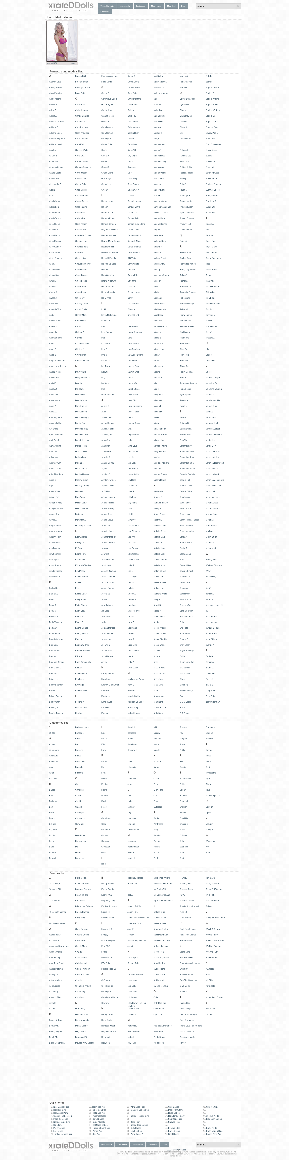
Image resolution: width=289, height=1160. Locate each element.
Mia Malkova (159, 304)
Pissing (157, 847)
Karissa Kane (133, 87)
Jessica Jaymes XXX (136, 940)
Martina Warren (161, 201)
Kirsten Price (133, 275)
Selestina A (185, 577)
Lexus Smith (133, 474)
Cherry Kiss (80, 258)
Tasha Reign (211, 241)
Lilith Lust (131, 497)
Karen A (105, 713)
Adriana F (53, 127)
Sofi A (182, 707)
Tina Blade (211, 298)
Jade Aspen (106, 417)
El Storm (79, 548)
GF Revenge (107, 986)
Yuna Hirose (211, 616)
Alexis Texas (55, 218)
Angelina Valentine (57, 366)
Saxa (182, 559)
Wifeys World (212, 957)
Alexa (51, 195)
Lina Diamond (133, 531)
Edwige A (79, 542)
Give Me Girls (210, 1107)
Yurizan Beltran (213, 628)
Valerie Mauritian (213, 400)
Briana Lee (54, 679)
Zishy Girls (210, 1009)
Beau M (52, 611)
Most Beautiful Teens (163, 883)
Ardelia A (53, 451)
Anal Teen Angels (57, 963)
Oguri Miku (184, 104)
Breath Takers (81, 895)
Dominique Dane (83, 525)
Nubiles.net (159, 980)
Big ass (52, 824)
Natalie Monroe (161, 559)
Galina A (105, 93)
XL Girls (209, 980)
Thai (208, 767)
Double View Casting (84, 1043)
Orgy (156, 801)
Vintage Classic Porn (215, 918)
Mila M (157, 389)
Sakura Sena (185, 434)
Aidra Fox (53, 161)
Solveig (209, 82)
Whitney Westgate (214, 565)
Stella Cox (210, 161)
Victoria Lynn (212, 514)
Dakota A (79, 389)
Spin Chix (184, 992)
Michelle (157, 338)
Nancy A (157, 508)
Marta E (157, 195)
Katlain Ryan (133, 133)
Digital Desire (81, 1026)
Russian (183, 767)
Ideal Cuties (172, 1134)
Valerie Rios (211, 406)
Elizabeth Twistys (83, 565)
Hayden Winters (108, 235)
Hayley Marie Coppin (111, 241)
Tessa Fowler (212, 269)
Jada (103, 412)
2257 (169, 1150)
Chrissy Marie (81, 304)
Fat (102, 767)
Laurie (130, 377)
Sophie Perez (212, 121)
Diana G (79, 491)
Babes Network (56, 1020)
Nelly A (157, 599)
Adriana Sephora (57, 139)
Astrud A (53, 520)
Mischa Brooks (160, 434)
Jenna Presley (107, 508)
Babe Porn (133, 1122)
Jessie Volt (106, 594)
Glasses (105, 841)
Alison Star (54, 275)
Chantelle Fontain (83, 235)
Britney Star (54, 702)
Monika (157, 457)
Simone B (184, 685)
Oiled (156, 784)
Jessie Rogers (107, 588)
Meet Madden (133, 1031)
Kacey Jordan (107, 673)
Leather (130, 807)
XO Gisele (210, 986)
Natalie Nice (159, 565)
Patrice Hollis (186, 167)
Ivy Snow (105, 383)
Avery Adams (55, 565)
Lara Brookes (133, 349)
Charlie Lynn (81, 241)
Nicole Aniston (160, 628)
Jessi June (106, 565)
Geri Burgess (107, 104)
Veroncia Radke (213, 451)
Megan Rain (159, 218)
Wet (207, 847)
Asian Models (55, 980)
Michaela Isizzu (161, 326)
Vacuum (209, 824)
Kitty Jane (131, 281)
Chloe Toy (79, 298)
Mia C (156, 286)
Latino (130, 801)
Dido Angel (80, 497)
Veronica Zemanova (215, 480)
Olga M (183, 110)
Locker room (133, 830)
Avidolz (52, 1003)
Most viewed (156, 6)
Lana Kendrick (134, 343)
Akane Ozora (55, 173)
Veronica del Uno (213, 486)
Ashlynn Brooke (56, 508)
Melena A (158, 247)
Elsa (77, 588)
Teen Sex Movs (187, 1020)
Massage (131, 841)
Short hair (184, 801)
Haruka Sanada (108, 224)
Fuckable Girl (172, 1128)
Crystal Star (80, 355)
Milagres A (158, 395)
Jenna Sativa (107, 520)
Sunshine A (211, 201)
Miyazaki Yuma (160, 446)
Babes (52, 790)
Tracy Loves (211, 326)
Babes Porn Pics (212, 1134)
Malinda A (158, 110)
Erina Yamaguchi (83, 662)
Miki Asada (158, 366)
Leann (130, 417)
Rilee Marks (185, 343)
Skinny (183, 812)
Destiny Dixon (81, 480)
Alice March (54, 235)
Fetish (104, 778)
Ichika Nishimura (109, 315)
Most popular (125, 6)
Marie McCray (160, 161)
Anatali (52, 343)
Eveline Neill (81, 690)
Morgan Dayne (160, 474)
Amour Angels (55, 952)
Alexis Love (54, 212)
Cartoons (79, 790)
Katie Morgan (133, 127)
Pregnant (184, 739)
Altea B (52, 286)
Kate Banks (132, 104)
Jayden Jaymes (108, 480)
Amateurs (53, 756)
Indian (130, 761)
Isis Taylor (105, 366)
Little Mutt (131, 1014)
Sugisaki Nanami (213, 184)
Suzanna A (211, 212)
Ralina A (183, 275)
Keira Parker (133, 184)
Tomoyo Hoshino (213, 304)
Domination (80, 841)
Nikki (156, 662)
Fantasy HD (106, 929)
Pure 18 (183, 912)
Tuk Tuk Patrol (212, 900)
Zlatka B (209, 685)
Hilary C (105, 269)
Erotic (104, 739)
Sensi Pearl (185, 594)
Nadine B (158, 497)
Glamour (105, 835)
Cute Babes (134, 1128)
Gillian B (105, 121)
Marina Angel (160, 167)
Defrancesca (81, 446)
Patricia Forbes (186, 173)
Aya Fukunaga (55, 571)
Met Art (130, 1037)
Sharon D (184, 639)
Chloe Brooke (81, 275)
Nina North (158, 702)
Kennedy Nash (134, 241)
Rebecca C (185, 298)
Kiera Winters (133, 252)
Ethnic (104, 744)
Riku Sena (184, 338)
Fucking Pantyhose (99, 1128)
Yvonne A (210, 645)
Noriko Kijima (186, 82)
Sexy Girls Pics (173, 1119)
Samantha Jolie (187, 451)
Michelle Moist (160, 349)
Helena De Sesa (108, 264)
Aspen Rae (54, 514)
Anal (51, 767)
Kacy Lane (106, 679)
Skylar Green (185, 702)
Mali (155, 99)
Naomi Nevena (160, 514)
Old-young (158, 790)
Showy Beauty (186, 974)
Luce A (130, 616)
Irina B (104, 349)
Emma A (79, 616)
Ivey (103, 377)
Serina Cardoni (187, 611)
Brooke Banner (56, 713)
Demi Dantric (81, 468)
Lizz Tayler (132, 577)
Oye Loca (158, 1014)
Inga (103, 338)
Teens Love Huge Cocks (191, 1026)
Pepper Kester (186, 201)
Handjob (131, 727)
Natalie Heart (160, 548)
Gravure (105, 1003)
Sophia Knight (212, 99)
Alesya (52, 190)
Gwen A (104, 190)
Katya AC (131, 150)
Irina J (104, 355)
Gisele (104, 150)
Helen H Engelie (108, 258)
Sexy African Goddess (190, 963)
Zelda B (209, 656)
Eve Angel (79, 685)
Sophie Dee (211, 116)
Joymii (130, 946)
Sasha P (183, 548)
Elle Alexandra (81, 577)
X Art (208, 974)
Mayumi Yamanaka (162, 207)
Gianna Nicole (107, 116)
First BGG (105, 946)
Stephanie (210, 167)
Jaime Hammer (108, 423)
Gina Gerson (107, 133)
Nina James (159, 696)
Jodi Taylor (106, 616)
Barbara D (54, 594)
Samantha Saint (187, 463)
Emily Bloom (81, 605)
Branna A (53, 645)
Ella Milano (80, 571)
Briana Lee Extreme (84, 906)
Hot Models (132, 883)
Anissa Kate (54, 377)
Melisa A (157, 252)
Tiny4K (183, 1043)
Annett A (53, 412)
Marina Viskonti (161, 173)
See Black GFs (186, 957)
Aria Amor (53, 457)
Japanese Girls (134, 923)
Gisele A (105, 156)
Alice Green (54, 224)
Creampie (79, 812)
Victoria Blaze (212, 503)
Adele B (52, 110)
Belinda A (53, 616)
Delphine (79, 463)
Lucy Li (130, 633)
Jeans (130, 784)
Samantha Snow (187, 468)
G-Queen (105, 980)
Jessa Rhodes (107, 559)
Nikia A (157, 656)
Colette (78, 980)
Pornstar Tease (186, 889)
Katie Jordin (132, 121)
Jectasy (130, 935)
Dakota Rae (80, 395)
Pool (156, 858)
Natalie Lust (159, 554)
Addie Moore (55, 99)
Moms (156, 744)
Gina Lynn (106, 139)
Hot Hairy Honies (135, 878)
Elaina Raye (80, 554)
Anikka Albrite (55, 372)
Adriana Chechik (56, 121)
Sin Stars (56, 1125)
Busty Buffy (80, 93)
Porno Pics (95, 1131)
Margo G (157, 139)
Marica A (157, 150)
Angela (52, 355)
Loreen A (131, 594)
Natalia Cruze (160, 525)
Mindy (156, 423)
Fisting (104, 790)
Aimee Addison (56, 167)
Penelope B (185, 195)
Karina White (133, 82)
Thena (209, 275)
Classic (78, 807)
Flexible (105, 795)
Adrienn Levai (55, 144)
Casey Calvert (81, 184)
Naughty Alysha (161, 929)
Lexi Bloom (132, 468)
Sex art (183, 790)
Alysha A (53, 292)
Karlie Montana (134, 99)
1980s (52, 733)
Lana (129, 338)
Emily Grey (80, 611)
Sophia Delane (212, 87)
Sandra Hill (185, 480)
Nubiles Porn (159, 974)
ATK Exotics (54, 986)
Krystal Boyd (133, 315)
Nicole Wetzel (160, 645)
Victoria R (210, 520)
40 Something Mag (57, 912)
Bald (51, 795)
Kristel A (131, 309)
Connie (78, 338)
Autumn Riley (55, 537)
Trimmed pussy (213, 795)
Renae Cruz (185, 321)
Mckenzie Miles (161, 212)
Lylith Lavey (132, 668)
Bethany (53, 628)
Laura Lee (132, 360)
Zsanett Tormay (213, 702)
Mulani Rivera (160, 480)
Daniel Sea (80, 423)
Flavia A (78, 713)
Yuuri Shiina (211, 639)
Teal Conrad (211, 252)
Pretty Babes (58, 1128)
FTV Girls (105, 963)
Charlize (79, 252)
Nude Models (97, 1122)
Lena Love (132, 446)
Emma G (79, 622)
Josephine (106, 639)
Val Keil (209, 372)
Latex (129, 795)
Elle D (78, 582)
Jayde (104, 468)
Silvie (182, 679)
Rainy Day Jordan (188, 269)
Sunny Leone (212, 195)
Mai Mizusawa (160, 82)
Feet (103, 773)
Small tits (184, 818)
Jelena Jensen (108, 497)
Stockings (210, 727)
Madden (131, 690)
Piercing (157, 835)
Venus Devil (211, 446)
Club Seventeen (82, 969)
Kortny (130, 298)
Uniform (209, 807)
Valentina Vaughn (214, 389)
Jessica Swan (107, 582)
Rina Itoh (184, 360)
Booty (77, 744)
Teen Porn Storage (188, 1014)
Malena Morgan (161, 93)
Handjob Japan (108, 1026)
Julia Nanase (107, 656)
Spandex (184, 847)
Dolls (183, 6)
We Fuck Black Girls (215, 940)
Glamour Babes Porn (61, 1116)
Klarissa (131, 286)
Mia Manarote (160, 309)
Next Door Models (162, 940)
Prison (182, 744)
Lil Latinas (132, 992)
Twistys (209, 906)
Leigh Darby (133, 434)
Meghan (157, 230)
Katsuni (130, 139)
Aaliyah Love (55, 82)
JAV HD (130, 929)
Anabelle (53, 332)
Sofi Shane (185, 713)
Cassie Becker (81, 201)
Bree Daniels (55, 668)
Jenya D (105, 554)
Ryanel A (184, 400)
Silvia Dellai (185, 668)
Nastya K (158, 520)
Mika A (157, 360)
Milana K (158, 406)
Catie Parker (81, 224)
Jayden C (105, 474)
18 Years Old (55, 889)
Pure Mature (185, 918)
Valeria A (210, 395)
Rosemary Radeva (188, 383)
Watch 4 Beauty (213, 929)
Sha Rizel (184, 628)
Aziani (52, 1009)
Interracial (131, 767)
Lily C (130, 514)
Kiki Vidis (131, 258)
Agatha (52, 150)
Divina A (79, 514)
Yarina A (209, 599)
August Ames (55, 525)
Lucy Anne (132, 628)
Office (156, 778)
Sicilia (182, 656)
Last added (140, 6)
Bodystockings (81, 727)
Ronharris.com (186, 940)
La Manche (132, 326)
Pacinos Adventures (163, 1026)
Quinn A (183, 241)
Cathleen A (80, 212)
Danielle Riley (81, 429)
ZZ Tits (209, 1014)
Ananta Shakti (55, 338)
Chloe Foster (81, 281)
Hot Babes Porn (59, 1113)
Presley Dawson (187, 218)
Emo (103, 733)
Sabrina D (184, 423)
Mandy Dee (159, 121)
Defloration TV (81, 1014)
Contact (182, 1150)
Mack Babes (134, 1131)
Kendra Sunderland (136, 224)
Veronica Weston (213, 474)
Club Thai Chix (82, 974)
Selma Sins (185, 582)
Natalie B (158, 542)
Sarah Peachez (187, 525)
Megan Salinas (160, 224)
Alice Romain (55, 241)
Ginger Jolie (106, 144)
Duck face (79, 858)
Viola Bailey (211, 525)
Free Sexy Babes (212, 1119)
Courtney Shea (82, 343)
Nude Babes (172, 1113)
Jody (103, 622)
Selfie (182, 784)
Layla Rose (132, 395)
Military (157, 733)
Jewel (104, 599)
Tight (208, 778)
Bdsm (51, 812)
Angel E (52, 349)
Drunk (78, 852)
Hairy (103, 864)
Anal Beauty (54, 957)
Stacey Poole (212, 133)
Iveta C (104, 372)
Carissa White (81, 150)
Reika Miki (184, 309)
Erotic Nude (210, 1128)
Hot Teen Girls (58, 1110)
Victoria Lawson (213, 508)
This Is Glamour (187, 1031)
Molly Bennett (160, 451)
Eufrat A (78, 668)
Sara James (185, 503)
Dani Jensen (81, 412)
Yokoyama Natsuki (214, 605)
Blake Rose (54, 633)
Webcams (210, 841)
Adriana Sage (55, 133)
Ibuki (103, 309)
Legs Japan (132, 980)
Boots (77, 739)
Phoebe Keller (186, 207)
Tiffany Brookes (213, 286)
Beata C (53, 605)
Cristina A (79, 349)
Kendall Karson (134, 201)
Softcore (183, 835)
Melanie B (158, 235)
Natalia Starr (159, 537)
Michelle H (158, 343)
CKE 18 (78, 952)
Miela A (157, 355)
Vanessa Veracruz (214, 434)
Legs (129, 812)
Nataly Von (158, 577)
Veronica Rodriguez (215, 463)
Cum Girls (79, 997)
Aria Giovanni (55, 463)
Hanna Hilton (107, 212)
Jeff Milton (106, 491)
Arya (51, 486)
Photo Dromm (160, 1037)
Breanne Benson (57, 662)
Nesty (156, 622)
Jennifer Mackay (108, 537)
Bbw (51, 807)
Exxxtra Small (107, 918)
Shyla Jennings (187, 651)
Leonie (130, 457)
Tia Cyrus (210, 281)
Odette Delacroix (187, 99)
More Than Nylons (162, 878)
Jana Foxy (106, 451)
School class (185, 778)
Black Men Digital (57, 1043)
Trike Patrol (211, 895)
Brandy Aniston (56, 639)
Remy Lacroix (186, 315)
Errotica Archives (109, 906)
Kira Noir (131, 269)
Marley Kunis (159, 190)
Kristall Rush (133, 304)
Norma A (183, 87)
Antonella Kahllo (56, 423)
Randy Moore (186, 286)
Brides (78, 756)
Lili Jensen (132, 486)
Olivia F (183, 121)
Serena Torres (186, 599)
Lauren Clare (133, 366)
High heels (132, 744)
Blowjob (53, 858)
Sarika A (183, 537)
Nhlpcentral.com (161, 946)
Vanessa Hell (212, 423)
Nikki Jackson (160, 673)
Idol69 (130, 895)
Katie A (130, 110)
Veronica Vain (212, 468)
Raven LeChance (188, 292)
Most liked (171, 6)
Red (181, 761)
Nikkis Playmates (161, 957)
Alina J (52, 264)
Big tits (52, 835)
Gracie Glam (107, 173)
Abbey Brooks (55, 87)
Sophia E (210, 93)
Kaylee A (131, 167)
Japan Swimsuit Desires (138, 918)
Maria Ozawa (160, 144)
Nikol (156, 690)
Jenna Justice (107, 503)
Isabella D (106, 360)
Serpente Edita (186, 616)
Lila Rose (131, 480)
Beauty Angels (55, 1031)
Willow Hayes (212, 577)
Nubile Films (159, 969)
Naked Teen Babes (137, 1125)
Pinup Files (159, 1043)
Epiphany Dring (82, 645)
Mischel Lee (159, 440)
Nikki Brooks (159, 668)
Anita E (52, 383)
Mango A (158, 127)
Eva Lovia (79, 679)
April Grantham (56, 434)
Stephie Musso (212, 173)
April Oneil (54, 440)
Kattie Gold (132, 144)
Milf (155, 727)
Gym (103, 852)
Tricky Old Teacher (214, 889)
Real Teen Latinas (188, 935)
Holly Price (106, 298)
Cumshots (79, 818)
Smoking (184, 824)
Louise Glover (133, 611)
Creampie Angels (83, 986)
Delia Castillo (81, 451)
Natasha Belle (160, 582)
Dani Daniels (81, 406)
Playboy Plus (185, 883)
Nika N (157, 651)
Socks (182, 830)
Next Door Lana (161, 935)
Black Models (81, 878)
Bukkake (79, 773)
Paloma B (184, 150)
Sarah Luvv (185, 514)
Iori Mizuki (106, 343)
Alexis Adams (55, 201)
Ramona (183, 281)
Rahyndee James (188, 264)
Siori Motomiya (186, 690)
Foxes (104, 952)
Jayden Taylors (108, 486)
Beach (52, 818)
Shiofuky (183, 969)
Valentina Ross (212, 383)
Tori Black (210, 309)
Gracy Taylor (107, 178)
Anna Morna (54, 400)
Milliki (156, 417)
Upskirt (209, 812)
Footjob (104, 801)
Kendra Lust (132, 212)
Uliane (209, 355)
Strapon (209, 733)
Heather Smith (107, 247)
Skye (182, 696)
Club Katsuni (81, 963)
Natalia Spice (160, 531)
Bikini (51, 841)
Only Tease (159, 1009)
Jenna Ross (106, 514)
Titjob (208, 784)
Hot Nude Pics (97, 1107)
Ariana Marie (55, 468)
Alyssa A (53, 298)
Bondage (79, 733)
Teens (208, 761)
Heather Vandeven (109, 252)
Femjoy (104, 935)
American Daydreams (59, 946)
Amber (52, 315)
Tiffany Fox (211, 292)
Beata (52, 599)
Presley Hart (185, 224)
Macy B (130, 685)
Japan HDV (132, 912)
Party (156, 830)
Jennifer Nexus (108, 542)
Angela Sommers (57, 360)
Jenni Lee (105, 525)
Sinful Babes (96, 1119)
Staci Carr (210, 139)
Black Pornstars (82, 883)
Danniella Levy (82, 440)
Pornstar (183, 727)
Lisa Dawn (132, 542)
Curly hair (79, 824)
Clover (78, 326)
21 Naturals (54, 900)
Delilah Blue (80, 457)
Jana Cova (106, 440)
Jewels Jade (107, 605)
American (53, 761)
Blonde (52, 852)
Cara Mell (79, 144)
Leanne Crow (133, 423)
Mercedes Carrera (162, 275)
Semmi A (184, 588)
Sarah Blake (185, 508)
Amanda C (54, 304)
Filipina (104, 784)
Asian (51, 773)
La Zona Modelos (135, 974)
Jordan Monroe (108, 628)
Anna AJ (53, 389)
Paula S (183, 190)
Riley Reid (184, 355)
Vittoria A (210, 542)
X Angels (210, 969)
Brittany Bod (54, 707)
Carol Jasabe (81, 173)
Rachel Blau (185, 252)
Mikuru (157, 372)
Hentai (130, 739)
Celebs (78, 795)
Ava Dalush (54, 548)
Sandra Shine (186, 491)
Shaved (183, 795)
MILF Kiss (131, 1043)
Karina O (131, 76)
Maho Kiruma (133, 713)
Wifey (208, 571)
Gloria (104, 161)
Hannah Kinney (108, 218)
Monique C (159, 468)
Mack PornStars (174, 1110)
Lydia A (130, 662)
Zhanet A (210, 668)
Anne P (52, 406)
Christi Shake (81, 309)
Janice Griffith (107, 463)
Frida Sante (106, 82)
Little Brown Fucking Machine (136, 1004)
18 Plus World (211, 1116)
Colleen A (79, 332)
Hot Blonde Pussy (174, 1116)
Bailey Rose (54, 588)
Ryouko (183, 406)
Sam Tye (183, 440)
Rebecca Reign (187, 304)
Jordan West (107, 633)
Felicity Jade (81, 707)
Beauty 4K (54, 1026)
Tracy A (209, 321)
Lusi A (130, 656)
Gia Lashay (106, 110)
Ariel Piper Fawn (56, 474)
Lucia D (130, 622)
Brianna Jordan (56, 685)
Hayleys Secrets (108, 1031)
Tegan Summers (213, 258)
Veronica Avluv (212, 457)
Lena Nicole (132, 451)
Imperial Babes (97, 1116)
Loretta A (131, 605)
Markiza (157, 184)
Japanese (131, 778)
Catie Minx (80, 218)
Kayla (130, 161)
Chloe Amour (81, 269)
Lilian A (130, 491)
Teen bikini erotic (107, 6)
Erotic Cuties (172, 1131)
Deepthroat (80, 835)
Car (77, 784)
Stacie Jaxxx (211, 150)
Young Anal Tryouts (214, 997)
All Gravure (54, 940)
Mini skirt (158, 739)
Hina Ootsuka (107, 275)
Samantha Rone (187, 457)
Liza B (130, 571)
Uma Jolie (210, 360)
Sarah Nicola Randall (189, 520)
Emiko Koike (81, 594)
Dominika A (80, 520)
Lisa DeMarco (133, 548)
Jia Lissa (105, 611)
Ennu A (78, 639)
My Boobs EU (160, 889)
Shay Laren (185, 645)
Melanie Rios (160, 241)
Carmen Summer (83, 167)
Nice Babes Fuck (60, 1107)
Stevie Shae (211, 178)
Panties (157, 818)
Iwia (103, 389)
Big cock (53, 830)
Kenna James (133, 230)
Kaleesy (105, 690)
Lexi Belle (131, 463)
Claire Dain (80, 321)
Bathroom (53, 801)
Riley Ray (184, 349)
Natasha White (160, 594)
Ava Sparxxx (55, 554)
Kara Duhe (106, 707)
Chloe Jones (81, 286)
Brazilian (79, 750)
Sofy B (209, 76)
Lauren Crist (133, 372)
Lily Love (131, 520)
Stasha (209, 156)
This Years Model (187, 1037)
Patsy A (183, 184)
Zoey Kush (210, 690)
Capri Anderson (82, 133)
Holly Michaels (108, 292)
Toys (208, 790)
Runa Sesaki (185, 389)
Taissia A (210, 224)
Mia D (156, 292)
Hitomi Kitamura (108, 281)
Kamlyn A (105, 696)
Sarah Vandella (187, 531)
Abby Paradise (56, 93)
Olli (181, 133)
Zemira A (210, 662)
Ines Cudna (106, 332)
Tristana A (210, 338)
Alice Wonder (55, 247)
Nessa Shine (159, 616)
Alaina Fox (54, 178)
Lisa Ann (131, 537)
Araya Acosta (55, 446)
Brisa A (52, 690)
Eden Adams (81, 537)
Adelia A (53, 116)
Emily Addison (81, 599)
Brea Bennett (55, 651)
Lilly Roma (132, 503)
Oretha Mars (185, 139)
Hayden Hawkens (109, 230)
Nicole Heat (159, 952)
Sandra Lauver (186, 486)
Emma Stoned (81, 628)
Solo (182, 841)
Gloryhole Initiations (110, 997)
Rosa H (183, 377)
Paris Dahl (184, 161)
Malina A (157, 104)
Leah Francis (133, 412)
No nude (157, 761)
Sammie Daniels (187, 474)
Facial (104, 761)
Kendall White (133, 207)
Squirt (182, 858)
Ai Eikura (53, 156)
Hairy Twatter (107, 1020)
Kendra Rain (133, 218)
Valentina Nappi (213, 377)
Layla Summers (134, 406)
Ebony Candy (107, 889)
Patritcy (183, 178)
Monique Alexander (162, 463)
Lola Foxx (131, 582)
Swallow (209, 739)
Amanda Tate (55, 309)
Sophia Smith (212, 104)
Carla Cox (79, 156)
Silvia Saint (185, 673)
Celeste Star (80, 230)
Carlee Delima (81, 161)
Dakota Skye (81, 400)
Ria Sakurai (185, 332)
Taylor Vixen (211, 247)
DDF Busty (80, 1009)
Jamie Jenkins (107, 429)
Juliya (104, 662)
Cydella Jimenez (82, 360)
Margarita (158, 133)
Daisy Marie (80, 372)
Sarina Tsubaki (186, 542)
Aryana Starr (55, 491)
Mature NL (132, 1026)
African (52, 744)
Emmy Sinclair (81, 633)
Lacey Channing (134, 332)
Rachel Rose (185, 258)
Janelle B (105, 457)
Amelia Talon (55, 321)
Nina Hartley (159, 963)
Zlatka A (209, 679)
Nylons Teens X (161, 986)
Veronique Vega (213, 497)
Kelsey (130, 195)
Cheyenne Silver (82, 264)
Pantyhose (158, 824)
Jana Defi (105, 446)
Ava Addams (55, 542)
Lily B (129, 508)
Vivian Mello (211, 548)
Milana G (158, 400)
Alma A (52, 281)
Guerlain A (106, 184)
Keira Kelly (132, 178)
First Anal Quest (108, 940)
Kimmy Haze (133, 264)
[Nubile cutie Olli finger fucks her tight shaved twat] (61, 61)
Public (182, 750)
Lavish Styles (133, 389)
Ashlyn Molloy (55, 503)
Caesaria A (80, 104)
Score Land (185, 952)
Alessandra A (55, 184)
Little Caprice (133, 554)
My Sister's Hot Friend (163, 900)
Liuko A (130, 565)
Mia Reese (158, 315)
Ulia (207, 349)
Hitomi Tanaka (107, 286)
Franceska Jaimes (109, 76)
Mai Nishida (159, 87)
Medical (131, 858)
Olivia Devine (186, 116)
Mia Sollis (158, 321)
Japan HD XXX (134, 906)
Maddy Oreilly (133, 696)
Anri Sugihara (55, 417)
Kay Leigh (132, 156)
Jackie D (105, 406)
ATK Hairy (53, 992)
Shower (183, 807)
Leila (129, 440)
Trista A (209, 332)
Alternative (54, 750)
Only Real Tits (160, 1003)
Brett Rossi (54, 673)
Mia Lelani (158, 298)
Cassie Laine (81, 207)
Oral (155, 795)
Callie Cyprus (81, 110)
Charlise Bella (81, 247)
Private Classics (187, 900)
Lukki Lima (132, 645)
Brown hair (80, 761)
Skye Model (185, 986)
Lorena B (131, 599)
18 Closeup (54, 883)
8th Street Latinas (57, 923)
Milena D (158, 412)
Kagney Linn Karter (110, 685)
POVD (182, 895)
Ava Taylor (54, 559)
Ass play (53, 778)
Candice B (80, 121)
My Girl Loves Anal (162, 895)
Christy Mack (81, 315)
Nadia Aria (158, 491)
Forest (104, 807)
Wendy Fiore (211, 559)
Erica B (78, 656)
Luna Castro (133, 651)
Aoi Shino (53, 429)
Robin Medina (186, 372)
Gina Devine (107, 127)
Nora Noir (184, 76)
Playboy (183, 878)
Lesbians (131, 818)
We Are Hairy (212, 935)
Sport (182, 852)
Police (156, 852)
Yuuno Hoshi (211, 633)
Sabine (183, 417)
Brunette (79, 767)
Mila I (156, 383)
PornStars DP (135, 1134)
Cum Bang (80, 992)
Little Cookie (133, 559)
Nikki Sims (158, 685)
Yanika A (210, 594)
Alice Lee (53, 230)
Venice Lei (210, 440)
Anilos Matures (56, 969)
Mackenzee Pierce (135, 679)
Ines (103, 326)
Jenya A (105, 548)
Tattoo (208, 756)
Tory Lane (210, 315)
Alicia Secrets (55, 258)
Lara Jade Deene (135, 355)
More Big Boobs (59, 1119)
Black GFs (53, 1037)
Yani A (208, 588)
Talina (208, 230)
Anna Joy (53, 395)
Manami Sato (160, 116)
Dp (76, 847)
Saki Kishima (185, 429)
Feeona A (79, 702)
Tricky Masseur (212, 883)
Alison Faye (54, 269)
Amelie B (53, 326)
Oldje (156, 997)
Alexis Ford (54, 207)
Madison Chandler (135, 702)
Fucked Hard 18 (108, 969)
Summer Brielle (213, 190)
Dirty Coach (80, 1031)
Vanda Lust (211, 417)
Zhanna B (210, 673)
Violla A (209, 531)
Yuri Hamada (212, 622)
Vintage (209, 830)
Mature (130, 852)
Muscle (157, 750)
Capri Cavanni (81, 139)
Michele (157, 332)
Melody (157, 269)
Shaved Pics (172, 1122)
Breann (52, 656)
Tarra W (209, 235)
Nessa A (157, 611)
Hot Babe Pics (97, 1113)
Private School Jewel (189, 906)
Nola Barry (158, 713)
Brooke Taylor (81, 82)
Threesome (211, 773)
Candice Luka (81, 127)
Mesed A (157, 281)
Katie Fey (131, 116)
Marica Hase (159, 156)
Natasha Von (159, 588)
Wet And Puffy (212, 952)
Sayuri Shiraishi (187, 571)
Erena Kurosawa (82, 651)
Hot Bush (105, 1043)
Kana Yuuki (106, 702)
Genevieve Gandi (109, 99)
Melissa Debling (161, 258)
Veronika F (210, 491)
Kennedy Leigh (134, 235)
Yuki (208, 611)
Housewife (132, 750)
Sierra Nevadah (187, 662)
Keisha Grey (133, 190)
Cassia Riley (81, 190)
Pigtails (157, 841)
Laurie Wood (133, 383)
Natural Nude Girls (60, 1122)
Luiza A (130, 639)
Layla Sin (131, 400)
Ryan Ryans (185, 395)
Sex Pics (94, 1134)
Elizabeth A (80, 559)
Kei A (129, 173)
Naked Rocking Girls (138, 1116)
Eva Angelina (81, 673)
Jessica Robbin (108, 577)
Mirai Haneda (160, 429)
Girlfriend (105, 830)
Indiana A (105, 321)
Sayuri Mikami (186, 565)
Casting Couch (82, 935)
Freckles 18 (106, 957)
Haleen (104, 207)
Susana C (210, 207)
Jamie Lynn (106, 434)
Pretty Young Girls (212, 1131)
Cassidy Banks (82, 195)
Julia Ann (105, 645)
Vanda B (209, 412)
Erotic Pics (57, 1131)
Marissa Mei (159, 178)
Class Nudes (81, 957)
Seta (182, 622)
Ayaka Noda (54, 577)
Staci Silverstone (213, 144)
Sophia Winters (213, 110)
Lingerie (131, 824)
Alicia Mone (54, 252)
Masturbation (133, 847)
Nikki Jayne (159, 679)
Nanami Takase (161, 503)
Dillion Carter (81, 503)
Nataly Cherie (160, 571)
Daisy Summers (82, 377)
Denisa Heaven (82, 474)
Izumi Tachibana (108, 395)
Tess (208, 264)
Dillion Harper (81, 508)
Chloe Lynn (80, 292)
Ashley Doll (54, 497)
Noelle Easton (160, 707)
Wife (208, 852)
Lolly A (130, 588)
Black (51, 847)
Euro (103, 750)
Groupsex (105, 847)
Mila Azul (158, 377)
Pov (181, 733)
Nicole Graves (160, 633)
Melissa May (159, 264)
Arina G (52, 480)
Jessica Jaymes (108, 571)
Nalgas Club (159, 912)
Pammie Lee (185, 156)
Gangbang (106, 818)
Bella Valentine (56, 622)
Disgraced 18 (81, 1037)
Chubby (78, 801)
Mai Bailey (158, 76)
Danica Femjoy (82, 417)
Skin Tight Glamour (188, 980)
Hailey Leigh (107, 201)
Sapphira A (185, 497)
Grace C (105, 167)
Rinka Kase (185, 366)
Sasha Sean (185, 554)
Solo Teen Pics (97, 1110)
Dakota (78, 383)
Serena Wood (186, 605)
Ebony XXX (106, 895)
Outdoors (158, 807)
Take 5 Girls (185, 1003)
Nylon (156, 767)
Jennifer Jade (107, 531)
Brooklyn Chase (82, 87)
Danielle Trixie (81, 434)
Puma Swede (186, 230)
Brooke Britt (80, 76)
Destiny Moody (82, 486)
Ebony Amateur (108, 883)
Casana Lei (80, 178)
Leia (129, 429)
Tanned (209, 750)
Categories (105, 11)
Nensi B (157, 605)
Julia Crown (106, 651)
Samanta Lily (185, 446)
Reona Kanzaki (187, 326)
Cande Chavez (82, 116)
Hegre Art (105, 1037)
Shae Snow (185, 633)
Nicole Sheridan (161, 639)
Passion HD (159, 1031)
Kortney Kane (133, 292)
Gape (103, 824)
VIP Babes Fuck (136, 1107)
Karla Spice (132, 93)
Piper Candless (187, 212)
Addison (53, 104)
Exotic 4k (105, 912)
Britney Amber (55, 696)
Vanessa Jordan (213, 429)
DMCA (175, 1150)
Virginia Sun (211, 537)
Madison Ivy (132, 707)
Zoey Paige (211, 696)
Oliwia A (183, 127)
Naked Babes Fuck (61, 1134)
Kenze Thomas (134, 247)
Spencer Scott (212, 127)
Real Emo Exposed (188, 929)
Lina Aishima (133, 525)
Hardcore (131, 733)
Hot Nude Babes (98, 1125)
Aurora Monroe (56, 531)
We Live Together (214, 946)
